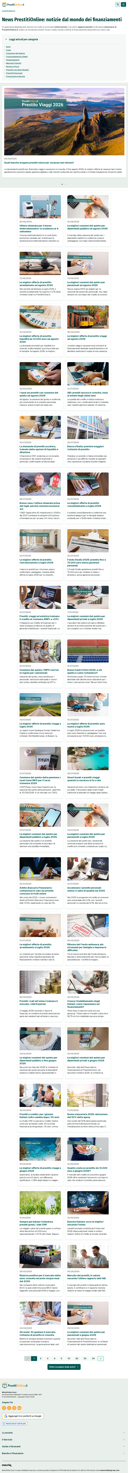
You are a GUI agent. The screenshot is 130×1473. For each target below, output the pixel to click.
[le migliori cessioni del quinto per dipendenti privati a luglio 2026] (88, 597)
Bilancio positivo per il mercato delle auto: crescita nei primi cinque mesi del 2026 (40, 1278)
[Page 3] (66, 184)
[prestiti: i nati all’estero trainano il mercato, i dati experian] (40, 982)
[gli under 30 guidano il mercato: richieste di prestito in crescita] (40, 1313)
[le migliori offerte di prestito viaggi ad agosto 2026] (88, 317)
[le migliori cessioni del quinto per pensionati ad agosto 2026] (88, 263)
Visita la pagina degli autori (62, 1367)
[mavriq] (7, 1465)
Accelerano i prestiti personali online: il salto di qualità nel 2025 (86, 889)
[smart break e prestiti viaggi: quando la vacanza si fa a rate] (88, 758)
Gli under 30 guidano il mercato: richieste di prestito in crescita (38, 1333)
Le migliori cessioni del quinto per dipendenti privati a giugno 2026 (86, 1059)
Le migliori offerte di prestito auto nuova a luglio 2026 (86, 725)
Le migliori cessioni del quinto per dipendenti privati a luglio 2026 (86, 618)
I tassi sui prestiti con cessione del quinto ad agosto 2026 (39, 394)
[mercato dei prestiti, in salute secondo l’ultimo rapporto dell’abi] (88, 1256)
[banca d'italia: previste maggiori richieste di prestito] (88, 427)
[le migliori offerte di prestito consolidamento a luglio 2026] (88, 484)
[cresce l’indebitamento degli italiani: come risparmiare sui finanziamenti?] (88, 982)
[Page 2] (64, 184)
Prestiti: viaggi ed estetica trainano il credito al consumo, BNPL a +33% (40, 618)
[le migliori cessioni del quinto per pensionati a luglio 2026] (88, 815)
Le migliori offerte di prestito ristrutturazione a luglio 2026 (36, 561)
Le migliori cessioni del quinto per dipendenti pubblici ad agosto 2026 (87, 227)
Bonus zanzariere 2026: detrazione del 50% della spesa (87, 1116)
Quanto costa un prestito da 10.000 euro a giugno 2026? (87, 1169)
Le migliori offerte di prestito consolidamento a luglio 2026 (84, 504)
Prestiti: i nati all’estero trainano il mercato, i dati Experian (39, 1002)
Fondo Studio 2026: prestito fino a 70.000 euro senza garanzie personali (86, 562)
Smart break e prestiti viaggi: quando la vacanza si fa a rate (84, 779)
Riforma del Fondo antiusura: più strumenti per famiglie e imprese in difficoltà (86, 947)
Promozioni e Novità (15, 76)
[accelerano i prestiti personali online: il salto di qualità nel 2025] (88, 868)
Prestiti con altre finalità (17, 70)
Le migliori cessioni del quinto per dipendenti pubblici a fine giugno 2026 (38, 1060)
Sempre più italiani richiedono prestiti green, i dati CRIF (36, 1223)
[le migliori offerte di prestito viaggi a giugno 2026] (40, 1149)
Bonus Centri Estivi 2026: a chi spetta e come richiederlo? (84, 671)
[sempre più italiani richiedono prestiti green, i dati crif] (40, 1202)
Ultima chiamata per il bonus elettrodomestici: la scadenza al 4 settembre (39, 228)
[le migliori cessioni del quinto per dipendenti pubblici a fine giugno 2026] (40, 1038)
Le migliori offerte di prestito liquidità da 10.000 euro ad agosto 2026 (39, 339)
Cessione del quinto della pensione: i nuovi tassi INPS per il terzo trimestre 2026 (40, 780)
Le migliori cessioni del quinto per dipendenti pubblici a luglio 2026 (38, 835)
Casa (8, 50)
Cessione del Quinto (15, 53)
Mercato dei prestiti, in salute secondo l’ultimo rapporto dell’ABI (86, 1277)
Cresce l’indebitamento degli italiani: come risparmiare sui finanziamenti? (83, 1004)
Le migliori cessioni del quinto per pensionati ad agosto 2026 (86, 284)
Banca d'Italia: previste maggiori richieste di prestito (85, 448)
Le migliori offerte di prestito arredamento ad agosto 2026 (36, 284)
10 (69, 1358)
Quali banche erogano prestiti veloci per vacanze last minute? (39, 162)
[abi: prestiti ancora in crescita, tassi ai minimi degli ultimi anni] (88, 373)
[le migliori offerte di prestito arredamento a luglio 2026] (40, 925)
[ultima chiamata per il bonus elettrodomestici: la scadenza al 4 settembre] (40, 206)
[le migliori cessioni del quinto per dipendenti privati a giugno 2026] (88, 1038)
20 (77, 1358)
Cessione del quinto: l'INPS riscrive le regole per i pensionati (39, 671)
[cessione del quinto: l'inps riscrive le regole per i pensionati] (40, 651)
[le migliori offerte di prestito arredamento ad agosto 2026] (40, 263)
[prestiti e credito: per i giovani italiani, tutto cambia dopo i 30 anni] (40, 1095)
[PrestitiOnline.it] (14, 1385)
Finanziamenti (12, 60)
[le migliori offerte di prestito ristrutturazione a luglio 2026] (40, 540)
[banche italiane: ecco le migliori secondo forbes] (88, 1202)
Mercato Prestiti (13, 63)
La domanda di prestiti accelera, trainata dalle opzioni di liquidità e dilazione (39, 449)
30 (85, 1358)
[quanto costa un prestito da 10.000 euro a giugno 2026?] (88, 1149)
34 (93, 1358)
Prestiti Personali (14, 73)
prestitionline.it (8, 11)
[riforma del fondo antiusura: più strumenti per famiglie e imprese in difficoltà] (88, 925)
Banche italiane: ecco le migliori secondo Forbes (85, 1223)
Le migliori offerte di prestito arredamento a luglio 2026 (35, 946)
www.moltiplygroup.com (109, 1470)
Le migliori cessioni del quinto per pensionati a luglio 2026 (86, 835)
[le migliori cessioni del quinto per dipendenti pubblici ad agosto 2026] (88, 206)
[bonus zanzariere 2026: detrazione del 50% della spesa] (88, 1095)
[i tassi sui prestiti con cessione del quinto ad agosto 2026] (40, 373)
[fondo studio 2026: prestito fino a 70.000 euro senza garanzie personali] (88, 540)
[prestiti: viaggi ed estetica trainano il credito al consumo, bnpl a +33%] (40, 597)
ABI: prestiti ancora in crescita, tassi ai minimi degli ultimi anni (87, 394)
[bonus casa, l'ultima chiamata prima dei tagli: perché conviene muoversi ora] (40, 484)
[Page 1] (62, 184)
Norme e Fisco (12, 66)
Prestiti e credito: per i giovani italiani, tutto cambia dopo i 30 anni (39, 1116)
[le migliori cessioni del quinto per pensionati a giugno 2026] (88, 1313)
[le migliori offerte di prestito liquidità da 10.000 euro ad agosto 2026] (40, 317)
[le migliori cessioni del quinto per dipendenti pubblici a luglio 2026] (40, 815)
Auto (8, 47)
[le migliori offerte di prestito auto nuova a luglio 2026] (88, 704)
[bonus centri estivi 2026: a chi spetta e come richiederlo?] (88, 651)
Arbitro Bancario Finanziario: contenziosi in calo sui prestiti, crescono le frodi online (37, 890)
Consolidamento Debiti (17, 57)
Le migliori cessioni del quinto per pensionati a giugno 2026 (86, 1333)
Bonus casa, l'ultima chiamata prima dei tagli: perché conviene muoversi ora (40, 506)
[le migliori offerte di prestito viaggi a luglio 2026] (40, 704)
